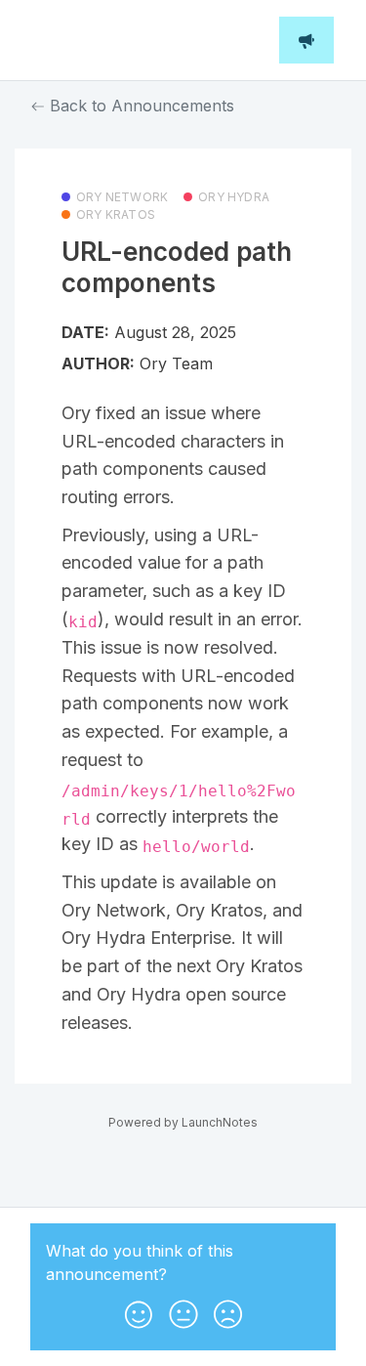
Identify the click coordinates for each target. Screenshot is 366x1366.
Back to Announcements (139, 105)
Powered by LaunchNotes (183, 1122)
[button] (138, 1310)
